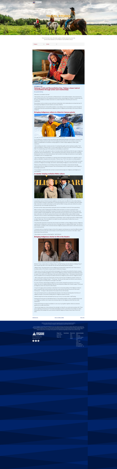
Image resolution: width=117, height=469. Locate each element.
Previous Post (35, 317)
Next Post (82, 317)
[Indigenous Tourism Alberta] (37, 2)
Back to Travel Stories (59, 317)
